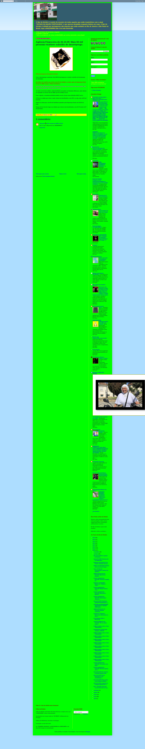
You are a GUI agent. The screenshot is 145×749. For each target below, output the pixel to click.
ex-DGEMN (95, 161)
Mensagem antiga (81, 173)
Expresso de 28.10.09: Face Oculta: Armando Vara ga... (101, 563)
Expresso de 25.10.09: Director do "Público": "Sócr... (100, 584)
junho (95, 694)
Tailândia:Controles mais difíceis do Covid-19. (103, 323)
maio (95, 696)
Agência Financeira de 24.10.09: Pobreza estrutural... (99, 610)
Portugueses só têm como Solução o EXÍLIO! (100, 630)
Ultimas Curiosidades (98, 273)
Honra (100, 307)
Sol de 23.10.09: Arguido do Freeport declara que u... (101, 684)
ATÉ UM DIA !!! (96, 274)
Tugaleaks (95, 131)
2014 (94, 539)
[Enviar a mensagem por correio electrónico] (55, 114)
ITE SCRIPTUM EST (97, 227)
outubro (96, 554)
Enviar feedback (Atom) (48, 176)
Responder (42, 127)
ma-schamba (96, 511)
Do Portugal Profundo (98, 306)
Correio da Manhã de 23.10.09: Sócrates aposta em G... (101, 668)
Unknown (41, 123)
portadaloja (95, 194)
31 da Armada (96, 349)
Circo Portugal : (97, 429)
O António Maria (97, 209)
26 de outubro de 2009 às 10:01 (55, 123)
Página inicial (62, 173)
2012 (94, 543)
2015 (94, 537)
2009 (94, 550)
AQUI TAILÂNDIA (97, 320)
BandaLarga (96, 337)
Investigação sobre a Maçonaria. (99, 619)
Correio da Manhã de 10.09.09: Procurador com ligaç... (101, 664)
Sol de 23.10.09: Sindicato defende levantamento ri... (101, 602)
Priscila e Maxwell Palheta (99, 473)
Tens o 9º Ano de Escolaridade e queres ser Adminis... (101, 570)
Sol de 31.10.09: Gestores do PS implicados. (101, 559)
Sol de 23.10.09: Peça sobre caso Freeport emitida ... (101, 680)
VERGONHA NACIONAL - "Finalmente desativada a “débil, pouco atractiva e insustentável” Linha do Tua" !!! (100, 495)
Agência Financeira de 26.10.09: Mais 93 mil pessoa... (99, 575)
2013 (94, 541)
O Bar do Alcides (96, 90)
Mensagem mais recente (42, 173)
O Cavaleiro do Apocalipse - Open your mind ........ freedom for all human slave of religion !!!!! (100, 99)
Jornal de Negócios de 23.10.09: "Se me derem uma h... (100, 623)
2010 (94, 548)
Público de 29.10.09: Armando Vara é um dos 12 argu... (101, 566)
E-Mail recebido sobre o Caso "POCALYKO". (101, 627)
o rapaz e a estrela (103, 358)
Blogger (88, 731)
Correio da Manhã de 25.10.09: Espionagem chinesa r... (100, 598)
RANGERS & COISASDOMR (99, 235)
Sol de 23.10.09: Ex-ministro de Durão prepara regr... (101, 672)
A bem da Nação (97, 226)
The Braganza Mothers (98, 357)
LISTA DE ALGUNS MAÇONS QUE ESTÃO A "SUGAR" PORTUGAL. (101, 606)
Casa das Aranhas (97, 178)
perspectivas (96, 147)
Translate (85, 714)
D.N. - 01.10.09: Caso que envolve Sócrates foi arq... (101, 687)
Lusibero (95, 245)
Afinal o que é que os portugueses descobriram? (103, 259)
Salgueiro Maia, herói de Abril (100, 338)
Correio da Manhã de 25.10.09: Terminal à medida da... (101, 579)
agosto (96, 692)
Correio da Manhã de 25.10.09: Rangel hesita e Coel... (101, 589)
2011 (94, 546)
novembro (96, 551)
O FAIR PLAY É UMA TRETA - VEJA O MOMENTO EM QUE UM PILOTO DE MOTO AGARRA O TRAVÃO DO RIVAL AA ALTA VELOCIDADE (100, 450)
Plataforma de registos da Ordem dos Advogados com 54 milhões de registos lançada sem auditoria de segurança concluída (100, 135)
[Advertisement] (61, 161)
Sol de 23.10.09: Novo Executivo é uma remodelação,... (99, 676)
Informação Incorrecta (98, 461)
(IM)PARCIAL (96, 446)
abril (95, 698)
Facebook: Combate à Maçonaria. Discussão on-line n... (101, 615)
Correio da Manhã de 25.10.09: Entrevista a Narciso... (100, 593)
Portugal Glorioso (97, 256)
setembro (96, 690)
